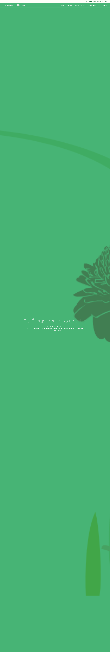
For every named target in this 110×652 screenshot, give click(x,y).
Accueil (63, 5)
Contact (105, 5)
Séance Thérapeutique (94, 5)
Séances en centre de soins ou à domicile (98, 1)
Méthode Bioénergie (80, 5)
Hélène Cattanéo (14, 5)
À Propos (69, 5)
